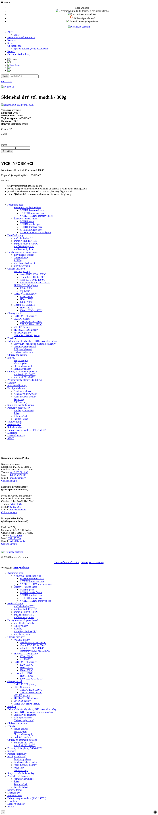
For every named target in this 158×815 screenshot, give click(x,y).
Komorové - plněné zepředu (27, 207)
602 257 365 (14, 506)
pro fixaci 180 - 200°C (24, 374)
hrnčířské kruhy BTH (24, 238)
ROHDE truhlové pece (31, 227)
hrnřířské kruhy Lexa (24, 249)
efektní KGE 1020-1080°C (33, 277)
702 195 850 (14, 538)
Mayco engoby (21, 360)
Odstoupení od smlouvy (19, 54)
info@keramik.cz (17, 478)
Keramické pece (15, 204)
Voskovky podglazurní (25, 346)
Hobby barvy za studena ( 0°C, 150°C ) (26, 430)
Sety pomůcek (20, 416)
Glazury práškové (16, 268)
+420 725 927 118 (17, 475)
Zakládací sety (21, 402)
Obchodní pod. (14, 46)
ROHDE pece (27, 221)
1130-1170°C (26, 299)
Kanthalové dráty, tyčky (25, 394)
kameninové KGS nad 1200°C (35, 282)
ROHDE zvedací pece (31, 224)
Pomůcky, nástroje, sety (18, 407)
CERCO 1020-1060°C (31, 321)
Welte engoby (20, 363)
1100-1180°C (26, 307)
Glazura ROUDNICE (24, 305)
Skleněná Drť (14, 424)
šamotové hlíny (21, 257)
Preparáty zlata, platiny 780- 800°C (24, 380)
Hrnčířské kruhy (15, 235)
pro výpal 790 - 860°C (24, 377)
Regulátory (19, 399)
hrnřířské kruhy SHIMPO (26, 243)
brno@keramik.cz (17, 509)
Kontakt (11, 51)
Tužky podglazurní (23, 349)
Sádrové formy (14, 421)
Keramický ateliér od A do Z (21, 37)
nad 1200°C (25, 291)
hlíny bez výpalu (22, 266)
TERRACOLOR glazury (26, 285)
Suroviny (11, 382)
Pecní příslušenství (16, 388)
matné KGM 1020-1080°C (33, 274)
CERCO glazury (22, 318)
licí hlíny (18, 260)
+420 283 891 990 (19, 472)
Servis (10, 43)
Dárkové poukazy (16, 435)
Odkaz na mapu (9, 480)
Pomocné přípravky (17, 385)
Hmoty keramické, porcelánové (22, 252)
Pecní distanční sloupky (25, 396)
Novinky (11, 40)
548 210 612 (16, 504)
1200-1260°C (26, 302)
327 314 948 (16, 535)
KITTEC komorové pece (32, 213)
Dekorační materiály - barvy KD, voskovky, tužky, (32, 341)
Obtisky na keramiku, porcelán (22, 371)
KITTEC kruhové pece (31, 229)
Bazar (16, 34)
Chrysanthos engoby (24, 366)
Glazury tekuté (14, 313)
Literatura (12, 432)
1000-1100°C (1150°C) (31, 310)
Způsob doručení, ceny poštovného (31, 48)
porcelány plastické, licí (25, 263)
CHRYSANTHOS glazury (27, 335)
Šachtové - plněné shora (25, 218)
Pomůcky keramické (23, 410)
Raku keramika (14, 427)
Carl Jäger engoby (22, 368)
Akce (10, 32)
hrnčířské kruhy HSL (24, 246)
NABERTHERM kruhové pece (35, 232)
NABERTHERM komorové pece (36, 215)
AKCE (10, 438)
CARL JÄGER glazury (25, 293)
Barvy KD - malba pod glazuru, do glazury (35, 343)
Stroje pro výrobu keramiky (20, 405)
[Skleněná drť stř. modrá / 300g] (17, 104)
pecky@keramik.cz (18, 541)
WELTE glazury (22, 271)
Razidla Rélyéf (21, 419)
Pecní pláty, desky (22, 391)
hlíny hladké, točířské (24, 254)
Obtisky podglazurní (23, 352)
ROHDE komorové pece (32, 210)
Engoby (11, 357)
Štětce (16, 413)
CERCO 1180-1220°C (31, 324)
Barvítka (11, 338)
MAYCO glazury (22, 332)
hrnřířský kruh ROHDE (25, 241)
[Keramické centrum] (79, 26)
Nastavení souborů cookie (66, 562)
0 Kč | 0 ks (6, 81)
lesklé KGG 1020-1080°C (32, 279)
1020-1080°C (26, 288)
